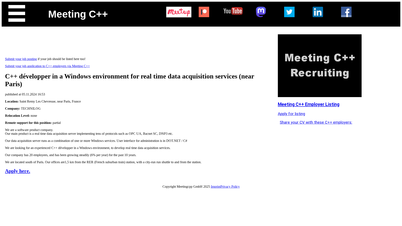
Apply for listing (291, 114)
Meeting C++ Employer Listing (308, 104)
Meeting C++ (78, 14)
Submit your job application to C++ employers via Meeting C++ (47, 66)
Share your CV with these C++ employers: (316, 122)
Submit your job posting (21, 59)
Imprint (215, 186)
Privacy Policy (230, 186)
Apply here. (17, 171)
